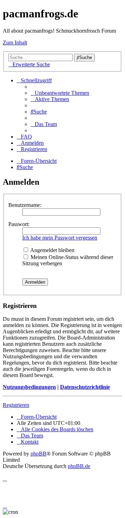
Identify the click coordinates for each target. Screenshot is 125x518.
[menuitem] (60, 93)
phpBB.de (79, 466)
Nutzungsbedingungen (29, 387)
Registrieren (16, 405)
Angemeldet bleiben (51, 250)
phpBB (39, 454)
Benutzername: (24, 205)
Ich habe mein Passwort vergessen (59, 238)
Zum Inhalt (15, 42)
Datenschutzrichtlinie (85, 387)
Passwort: (19, 224)
